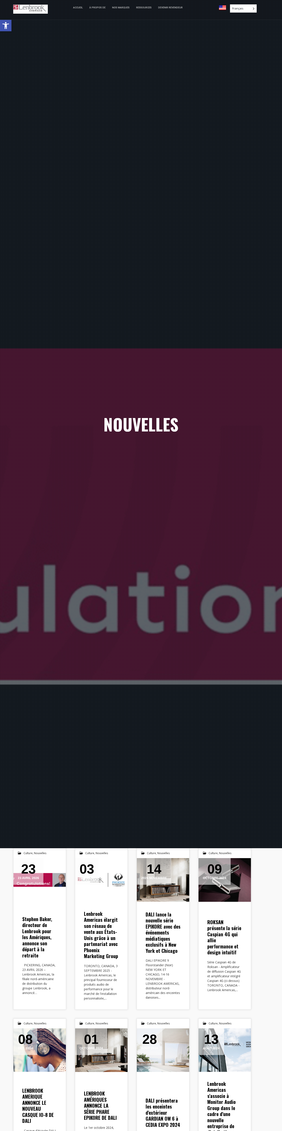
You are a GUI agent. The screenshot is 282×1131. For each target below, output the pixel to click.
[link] (5, 25)
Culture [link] (28, 853)
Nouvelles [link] (40, 853)
